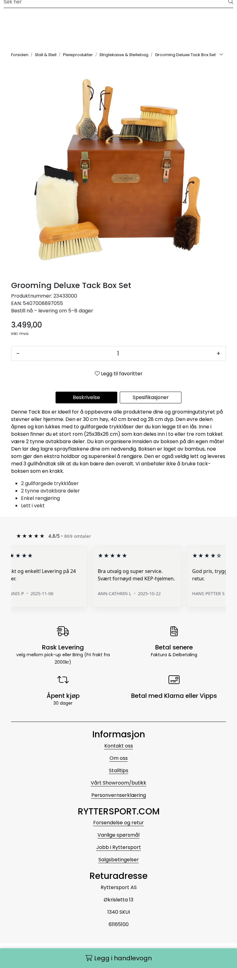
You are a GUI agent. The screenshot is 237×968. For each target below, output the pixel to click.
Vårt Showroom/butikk (118, 782)
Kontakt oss (118, 745)
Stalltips (118, 770)
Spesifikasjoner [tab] (151, 397)
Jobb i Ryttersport (118, 847)
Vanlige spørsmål (118, 834)
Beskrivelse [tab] (86, 397)
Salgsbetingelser (118, 859)
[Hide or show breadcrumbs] (221, 55)
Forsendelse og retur (118, 822)
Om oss (119, 758)
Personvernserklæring (118, 795)
